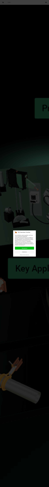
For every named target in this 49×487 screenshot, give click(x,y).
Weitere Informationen (24, 254)
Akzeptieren (24, 248)
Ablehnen (24, 252)
